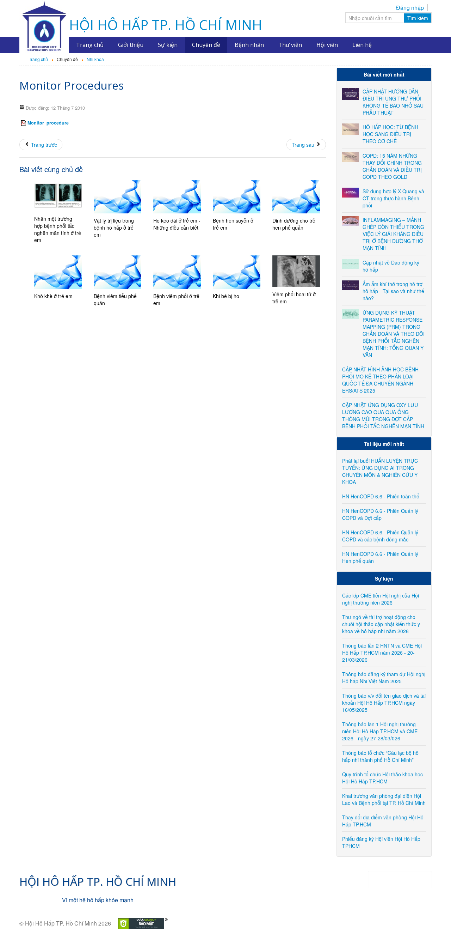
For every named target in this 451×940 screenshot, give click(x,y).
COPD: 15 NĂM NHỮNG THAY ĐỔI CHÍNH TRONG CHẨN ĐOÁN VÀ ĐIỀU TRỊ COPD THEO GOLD (392, 166)
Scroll (433, 922)
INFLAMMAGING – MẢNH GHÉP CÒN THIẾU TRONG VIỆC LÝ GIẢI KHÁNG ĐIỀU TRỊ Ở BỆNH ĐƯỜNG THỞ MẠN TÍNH (393, 233)
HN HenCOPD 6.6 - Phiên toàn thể (380, 496)
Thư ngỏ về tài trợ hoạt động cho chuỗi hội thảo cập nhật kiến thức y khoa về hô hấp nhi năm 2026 (381, 624)
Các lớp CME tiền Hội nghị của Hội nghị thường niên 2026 (380, 599)
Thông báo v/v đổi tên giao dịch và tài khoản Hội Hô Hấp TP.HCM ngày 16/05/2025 (384, 702)
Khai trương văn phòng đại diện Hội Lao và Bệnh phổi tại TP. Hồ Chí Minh (384, 799)
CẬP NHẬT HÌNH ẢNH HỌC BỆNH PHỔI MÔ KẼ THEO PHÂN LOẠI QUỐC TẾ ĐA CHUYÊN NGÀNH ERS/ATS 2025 (380, 380)
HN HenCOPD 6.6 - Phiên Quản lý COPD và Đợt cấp (380, 514)
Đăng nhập (410, 7)
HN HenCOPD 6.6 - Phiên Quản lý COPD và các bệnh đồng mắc (380, 536)
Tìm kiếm (417, 18)
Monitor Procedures (71, 85)
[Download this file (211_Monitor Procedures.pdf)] (23, 123)
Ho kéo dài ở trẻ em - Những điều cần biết (176, 224)
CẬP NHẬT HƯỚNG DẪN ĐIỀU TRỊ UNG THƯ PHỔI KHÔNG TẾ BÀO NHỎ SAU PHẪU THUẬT (393, 102)
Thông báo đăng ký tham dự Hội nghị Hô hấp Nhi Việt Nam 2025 (383, 678)
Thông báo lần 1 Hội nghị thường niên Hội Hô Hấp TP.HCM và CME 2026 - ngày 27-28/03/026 (380, 731)
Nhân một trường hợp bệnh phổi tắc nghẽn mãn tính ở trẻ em (57, 229)
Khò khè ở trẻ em (53, 295)
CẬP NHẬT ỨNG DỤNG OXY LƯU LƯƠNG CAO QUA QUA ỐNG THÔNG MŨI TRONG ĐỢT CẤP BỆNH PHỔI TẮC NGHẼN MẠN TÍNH (383, 415)
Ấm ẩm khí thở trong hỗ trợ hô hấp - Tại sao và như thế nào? (393, 291)
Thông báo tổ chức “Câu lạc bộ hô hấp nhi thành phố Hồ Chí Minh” (380, 756)
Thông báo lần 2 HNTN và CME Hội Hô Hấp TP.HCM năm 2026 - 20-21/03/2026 (382, 652)
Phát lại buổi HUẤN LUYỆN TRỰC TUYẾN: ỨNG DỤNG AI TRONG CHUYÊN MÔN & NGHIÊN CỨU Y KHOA (380, 471)
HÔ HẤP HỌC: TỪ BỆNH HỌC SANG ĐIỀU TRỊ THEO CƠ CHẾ (390, 134)
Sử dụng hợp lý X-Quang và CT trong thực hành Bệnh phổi (393, 198)
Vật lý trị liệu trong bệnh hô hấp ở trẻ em (114, 227)
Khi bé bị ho (226, 295)
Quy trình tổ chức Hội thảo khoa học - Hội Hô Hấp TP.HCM (384, 778)
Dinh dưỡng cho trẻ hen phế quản (293, 224)
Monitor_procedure (48, 123)
